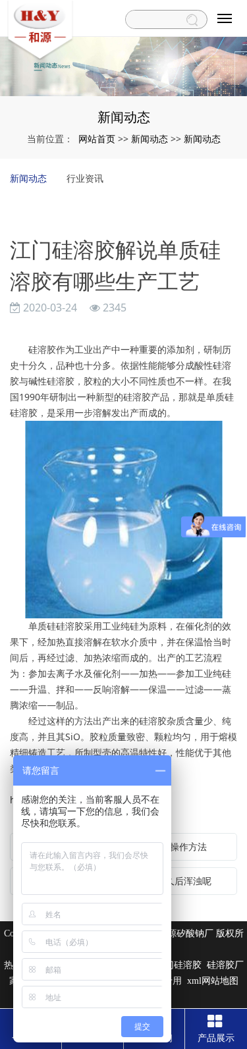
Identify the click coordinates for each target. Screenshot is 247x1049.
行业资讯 (85, 178)
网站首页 (96, 138)
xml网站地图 (212, 981)
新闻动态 (149, 138)
